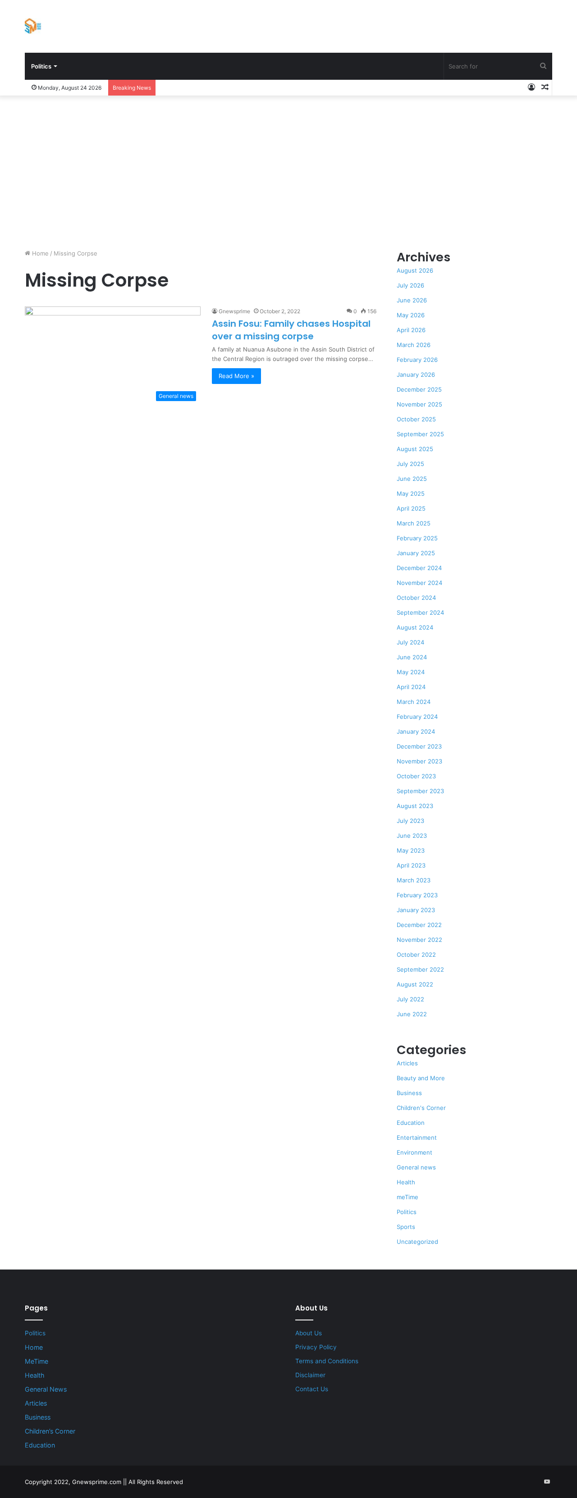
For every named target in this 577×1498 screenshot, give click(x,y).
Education (411, 1122)
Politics (41, 66)
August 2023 (415, 805)
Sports (406, 1226)
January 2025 (416, 553)
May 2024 (411, 672)
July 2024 (410, 642)
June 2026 (412, 300)
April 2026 (411, 329)
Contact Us (311, 1389)
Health (406, 1182)
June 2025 (412, 478)
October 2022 (416, 954)
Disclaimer (310, 1375)
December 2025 (419, 389)
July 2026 (410, 285)
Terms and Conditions (326, 1361)
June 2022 (412, 1014)
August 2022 (415, 984)
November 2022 (419, 939)
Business (409, 1092)
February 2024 (417, 716)
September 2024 (420, 612)
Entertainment (417, 1137)
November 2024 (419, 582)
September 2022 (420, 969)
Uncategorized (417, 1241)
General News (46, 1389)
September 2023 (420, 791)
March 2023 (413, 880)
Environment (414, 1152)
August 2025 (415, 448)
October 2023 (416, 776)
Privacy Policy (316, 1347)
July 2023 (410, 820)
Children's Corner (421, 1107)
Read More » (236, 375)
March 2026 (413, 344)
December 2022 (419, 924)
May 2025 (411, 493)
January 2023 (416, 909)
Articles (407, 1063)
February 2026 (417, 359)
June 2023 (412, 835)
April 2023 (411, 865)
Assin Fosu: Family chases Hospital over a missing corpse (291, 330)
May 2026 (411, 315)
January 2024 (416, 731)
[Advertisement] (288, 172)
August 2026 (415, 270)
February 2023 (417, 895)
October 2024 (416, 597)
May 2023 (411, 850)
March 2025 (413, 523)
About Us (308, 1333)
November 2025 (419, 404)
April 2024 (411, 686)
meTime (407, 1197)
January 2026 (416, 374)
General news (416, 1167)
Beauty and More (421, 1078)
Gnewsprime (234, 311)
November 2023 (419, 761)
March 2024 (413, 701)
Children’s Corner (50, 1431)
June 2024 (412, 657)
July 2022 (410, 999)
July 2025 (410, 463)
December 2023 (419, 746)
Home (39, 253)
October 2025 (416, 419)
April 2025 (411, 508)
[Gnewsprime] (33, 26)
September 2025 (420, 434)
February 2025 (417, 538)
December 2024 (419, 567)
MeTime (36, 1361)
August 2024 (415, 627)
